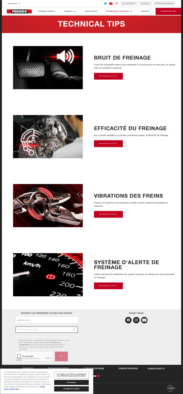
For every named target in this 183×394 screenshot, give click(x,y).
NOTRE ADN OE (91, 11)
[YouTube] (111, 4)
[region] (46, 381)
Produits (69, 11)
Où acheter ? (129, 3)
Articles (145, 11)
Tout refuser (71, 382)
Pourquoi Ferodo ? (47, 11)
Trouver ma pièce (168, 11)
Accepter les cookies (71, 389)
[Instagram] (116, 4)
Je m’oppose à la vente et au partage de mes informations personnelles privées (71, 375)
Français (12, 3)
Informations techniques (117, 11)
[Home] (20, 11)
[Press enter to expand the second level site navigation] (75, 11)
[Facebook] (105, 4)
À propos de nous (164, 3)
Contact (145, 3)
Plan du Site (155, 369)
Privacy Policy (14, 389)
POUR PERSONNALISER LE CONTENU (48, 337)
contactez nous (128, 369)
